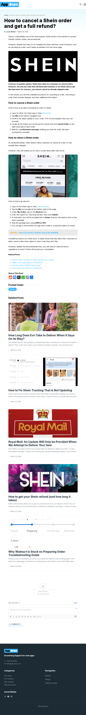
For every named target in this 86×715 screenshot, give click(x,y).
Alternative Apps (10, 685)
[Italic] (13, 616)
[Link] (34, 616)
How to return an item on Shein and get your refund (33, 260)
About (47, 676)
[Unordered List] (25, 616)
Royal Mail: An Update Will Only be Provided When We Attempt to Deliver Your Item (42, 443)
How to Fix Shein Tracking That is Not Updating (40, 390)
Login (75, 603)
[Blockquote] (28, 616)
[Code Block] (31, 616)
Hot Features (9, 679)
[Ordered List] (22, 616)
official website (43, 206)
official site (46, 113)
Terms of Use (51, 683)
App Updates (9, 682)
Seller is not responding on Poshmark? (27, 262)
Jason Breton (11, 32)
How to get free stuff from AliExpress (27, 268)
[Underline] (16, 616)
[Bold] (10, 616)
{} (37, 616)
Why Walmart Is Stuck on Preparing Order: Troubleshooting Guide (37, 553)
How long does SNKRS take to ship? (26, 265)
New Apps (8, 676)
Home (6, 15)
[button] (81, 4)
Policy (47, 679)
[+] (40, 616)
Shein (13, 289)
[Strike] (19, 616)
